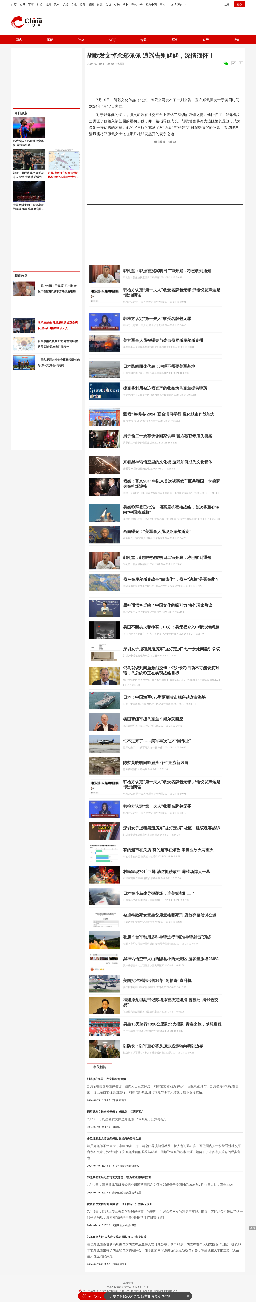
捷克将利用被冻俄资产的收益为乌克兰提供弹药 (165, 388)
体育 (112, 39)
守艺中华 (137, 4)
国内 (19, 39)
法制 (125, 4)
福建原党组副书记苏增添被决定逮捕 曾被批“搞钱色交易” (170, 1001)
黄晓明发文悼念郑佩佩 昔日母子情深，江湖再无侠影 (119, 1204)
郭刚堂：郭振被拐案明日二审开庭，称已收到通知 (167, 270)
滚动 (237, 39)
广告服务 (102, 1290)
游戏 (65, 4)
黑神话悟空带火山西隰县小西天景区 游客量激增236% (171, 958)
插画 (91, 4)
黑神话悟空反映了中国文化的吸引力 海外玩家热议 (167, 605)
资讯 (22, 4)
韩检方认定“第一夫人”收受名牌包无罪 (157, 318)
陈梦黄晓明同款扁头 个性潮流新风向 (155, 762)
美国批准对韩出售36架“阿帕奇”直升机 (157, 980)
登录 (239, 4)
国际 (50, 39)
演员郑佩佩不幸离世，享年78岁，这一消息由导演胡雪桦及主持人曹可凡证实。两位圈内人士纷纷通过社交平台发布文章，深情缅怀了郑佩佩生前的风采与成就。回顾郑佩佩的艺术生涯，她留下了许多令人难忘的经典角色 (164, 1151)
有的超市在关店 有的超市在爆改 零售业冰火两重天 (168, 849)
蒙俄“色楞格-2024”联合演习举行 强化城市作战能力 (169, 414)
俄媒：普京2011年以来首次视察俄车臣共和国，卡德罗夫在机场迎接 (171, 483)
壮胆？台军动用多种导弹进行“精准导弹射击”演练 (167, 937)
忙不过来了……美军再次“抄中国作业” (157, 740)
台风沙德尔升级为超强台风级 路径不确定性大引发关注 (64, 177)
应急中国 (151, 4)
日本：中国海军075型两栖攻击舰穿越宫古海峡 (164, 697)
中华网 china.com (28, 22)
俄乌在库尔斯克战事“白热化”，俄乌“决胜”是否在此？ (171, 579)
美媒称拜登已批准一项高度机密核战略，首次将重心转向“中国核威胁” (171, 509)
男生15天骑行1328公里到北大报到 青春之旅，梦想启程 (172, 1024)
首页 (14, 4)
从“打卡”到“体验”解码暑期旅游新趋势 (136, 1296)
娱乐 (48, 4)
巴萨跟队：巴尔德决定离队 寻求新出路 (28, 143)
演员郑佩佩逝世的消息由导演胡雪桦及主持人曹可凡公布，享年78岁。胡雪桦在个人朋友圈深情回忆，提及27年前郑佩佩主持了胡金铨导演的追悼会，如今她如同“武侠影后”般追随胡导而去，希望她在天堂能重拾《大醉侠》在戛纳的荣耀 (164, 1250)
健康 (100, 4)
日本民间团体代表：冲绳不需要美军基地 (159, 366)
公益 (108, 4)
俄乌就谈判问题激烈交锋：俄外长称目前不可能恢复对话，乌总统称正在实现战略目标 (171, 670)
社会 (81, 39)
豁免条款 (147, 1290)
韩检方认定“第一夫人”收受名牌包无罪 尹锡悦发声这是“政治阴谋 (171, 292)
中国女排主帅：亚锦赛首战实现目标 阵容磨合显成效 (29, 209)
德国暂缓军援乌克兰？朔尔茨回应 (153, 719)
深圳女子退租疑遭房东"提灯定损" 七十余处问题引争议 (171, 648)
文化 (74, 4)
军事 (31, 4)
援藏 (82, 4)
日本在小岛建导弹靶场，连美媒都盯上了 (159, 893)
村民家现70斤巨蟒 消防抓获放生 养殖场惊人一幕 (166, 871)
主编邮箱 (128, 1282)
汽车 (57, 4)
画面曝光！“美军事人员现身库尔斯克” (157, 531)
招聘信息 (124, 1290)
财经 (39, 4)
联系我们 (113, 1290)
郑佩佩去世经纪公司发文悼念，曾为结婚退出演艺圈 (119, 1177)
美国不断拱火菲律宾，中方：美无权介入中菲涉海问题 (171, 627)
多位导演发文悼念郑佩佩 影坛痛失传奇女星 (114, 1138)
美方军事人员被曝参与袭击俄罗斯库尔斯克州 (163, 340)
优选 (117, 4)
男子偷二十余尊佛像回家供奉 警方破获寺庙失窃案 (167, 435)
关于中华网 (89, 1290)
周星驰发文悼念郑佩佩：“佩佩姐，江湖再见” (115, 1111)
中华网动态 (171, 1290)
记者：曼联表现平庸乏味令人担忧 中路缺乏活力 (28, 175)
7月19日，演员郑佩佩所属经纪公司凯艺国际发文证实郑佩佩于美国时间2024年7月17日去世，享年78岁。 (162, 1184)
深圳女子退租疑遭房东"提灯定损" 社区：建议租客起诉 (171, 828)
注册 (226, 4)
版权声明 (136, 1290)
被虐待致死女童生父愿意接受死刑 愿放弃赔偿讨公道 (169, 915)
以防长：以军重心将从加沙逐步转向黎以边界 (163, 1045)
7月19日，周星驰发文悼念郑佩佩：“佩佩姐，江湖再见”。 (127, 1119)
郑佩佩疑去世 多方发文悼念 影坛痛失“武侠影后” (117, 1237)
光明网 (119, 64)
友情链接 (159, 1290)
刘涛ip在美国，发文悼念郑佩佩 (106, 1079)
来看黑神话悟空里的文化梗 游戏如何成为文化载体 (167, 461)
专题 (143, 39)
